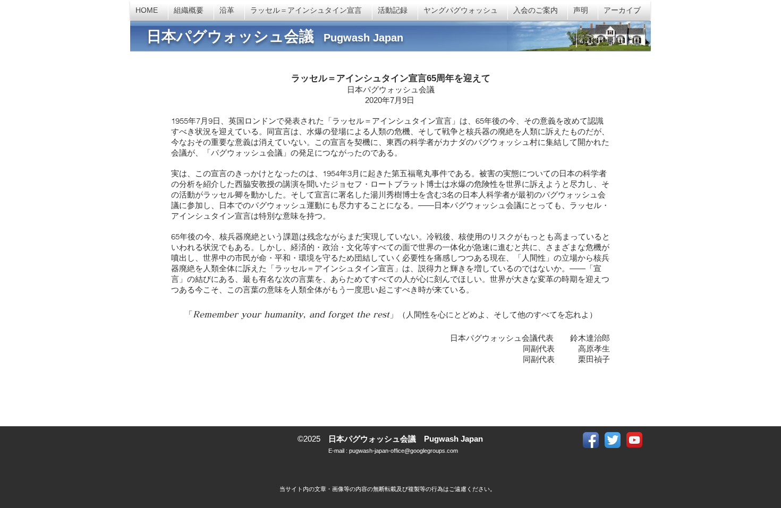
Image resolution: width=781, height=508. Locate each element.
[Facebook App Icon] (591, 440)
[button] (583, 10)
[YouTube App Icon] (634, 440)
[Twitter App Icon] (613, 440)
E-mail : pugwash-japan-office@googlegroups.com (392, 450)
